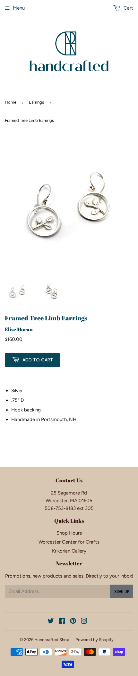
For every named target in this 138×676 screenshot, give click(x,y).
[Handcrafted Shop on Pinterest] (73, 622)
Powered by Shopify (94, 639)
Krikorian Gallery (69, 551)
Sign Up (121, 591)
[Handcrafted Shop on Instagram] (84, 622)
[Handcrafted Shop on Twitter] (50, 622)
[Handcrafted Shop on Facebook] (61, 622)
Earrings (36, 102)
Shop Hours (69, 533)
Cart (127, 8)
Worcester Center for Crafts (69, 542)
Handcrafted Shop (51, 639)
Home (10, 102)
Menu (19, 8)
